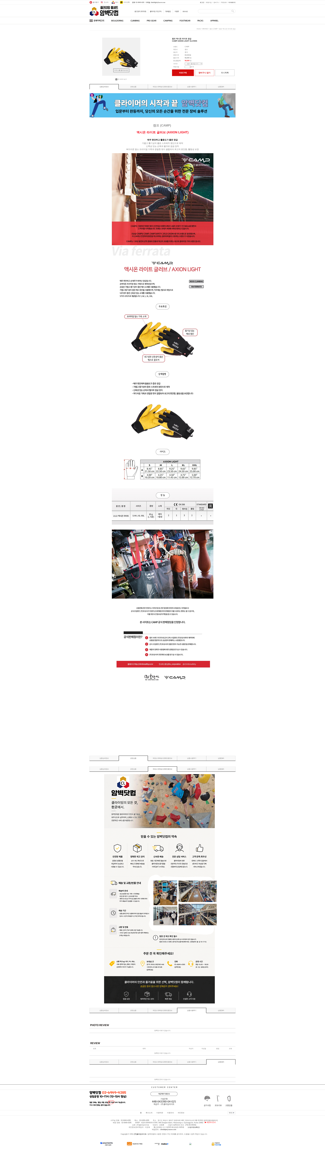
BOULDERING (117, 20)
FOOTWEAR (185, 20)
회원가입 (209, 2)
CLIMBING (135, 20)
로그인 (202, 2)
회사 (116, 2)
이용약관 (159, 1113)
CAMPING (168, 20)
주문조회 (224, 2)
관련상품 (133, 87)
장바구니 (216, 2)
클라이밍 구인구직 (155, 11)
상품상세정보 (104, 87)
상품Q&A (221, 87)
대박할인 (168, 11)
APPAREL (214, 20)
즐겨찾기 (96, 2)
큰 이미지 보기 (122, 79)
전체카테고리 (98, 20)
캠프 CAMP (213, 29)
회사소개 (149, 1113)
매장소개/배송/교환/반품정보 (162, 87)
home (199, 29)
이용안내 (170, 1113)
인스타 (106, 2)
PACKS (200, 20)
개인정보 (181, 1113)
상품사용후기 (191, 87)
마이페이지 (232, 2)
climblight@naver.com (168, 1129)
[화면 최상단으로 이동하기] (231, 1112)
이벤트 (177, 11)
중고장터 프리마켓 (140, 11)
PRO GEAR (151, 20)
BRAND (185, 11)
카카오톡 (127, 2)
